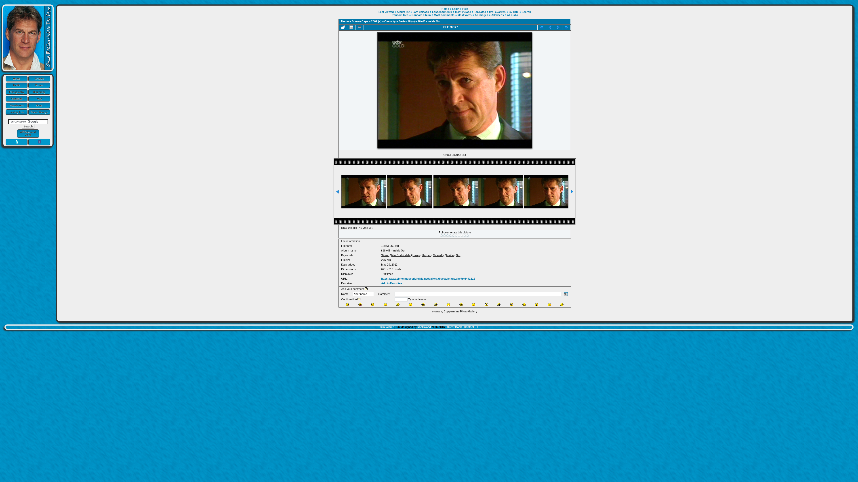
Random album (421, 15)
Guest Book (454, 327)
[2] (444, 235)
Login (455, 8)
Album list (403, 12)
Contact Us (471, 327)
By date (514, 12)
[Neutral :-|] (398, 304)
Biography (39, 92)
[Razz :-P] (360, 304)
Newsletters (17, 105)
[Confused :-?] (461, 304)
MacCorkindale (400, 255)
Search (526, 12)
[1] (441, 235)
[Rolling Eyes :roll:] (511, 304)
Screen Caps (360, 21)
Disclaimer (387, 327)
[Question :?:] (562, 304)
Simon (385, 255)
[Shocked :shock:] (486, 304)
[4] (450, 235)
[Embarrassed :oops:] (473, 304)
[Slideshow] (359, 27)
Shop (39, 105)
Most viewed (463, 12)
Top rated (480, 12)
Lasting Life (17, 112)
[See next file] (558, 27)
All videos (497, 15)
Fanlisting (17, 98)
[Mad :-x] (498, 304)
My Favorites (497, 12)
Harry (416, 255)
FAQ (39, 98)
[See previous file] (550, 27)
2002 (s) (376, 21)
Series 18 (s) (407, 21)
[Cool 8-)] (435, 304)
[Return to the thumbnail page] (343, 27)
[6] (456, 235)
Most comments (444, 15)
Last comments (442, 12)
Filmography (16, 92)
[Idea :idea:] (536, 304)
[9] (464, 235)
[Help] (366, 289)
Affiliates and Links (28, 133)
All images (481, 15)
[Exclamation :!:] (549, 304)
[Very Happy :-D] (372, 304)
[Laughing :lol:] (347, 304)
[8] (462, 235)
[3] (447, 235)
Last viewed (386, 12)
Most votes (465, 15)
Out (458, 255)
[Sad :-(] (410, 304)
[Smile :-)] (385, 304)
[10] (467, 235)
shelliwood (424, 327)
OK (566, 294)
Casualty (390, 21)
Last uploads (421, 12)
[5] (453, 235)
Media (16, 85)
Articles (39, 78)
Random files (400, 15)
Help (465, 8)
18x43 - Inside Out (429, 21)
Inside (450, 255)
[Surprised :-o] (448, 304)
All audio (512, 15)
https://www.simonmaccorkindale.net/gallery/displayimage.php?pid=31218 (428, 278)
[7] (459, 235)
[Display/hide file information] (351, 27)
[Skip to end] (566, 27)
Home (16, 78)
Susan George (39, 112)
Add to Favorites (391, 283)
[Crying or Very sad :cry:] (423, 304)
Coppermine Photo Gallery (460, 311)
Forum (39, 85)
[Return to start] (542, 27)
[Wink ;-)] (524, 304)
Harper (426, 255)
